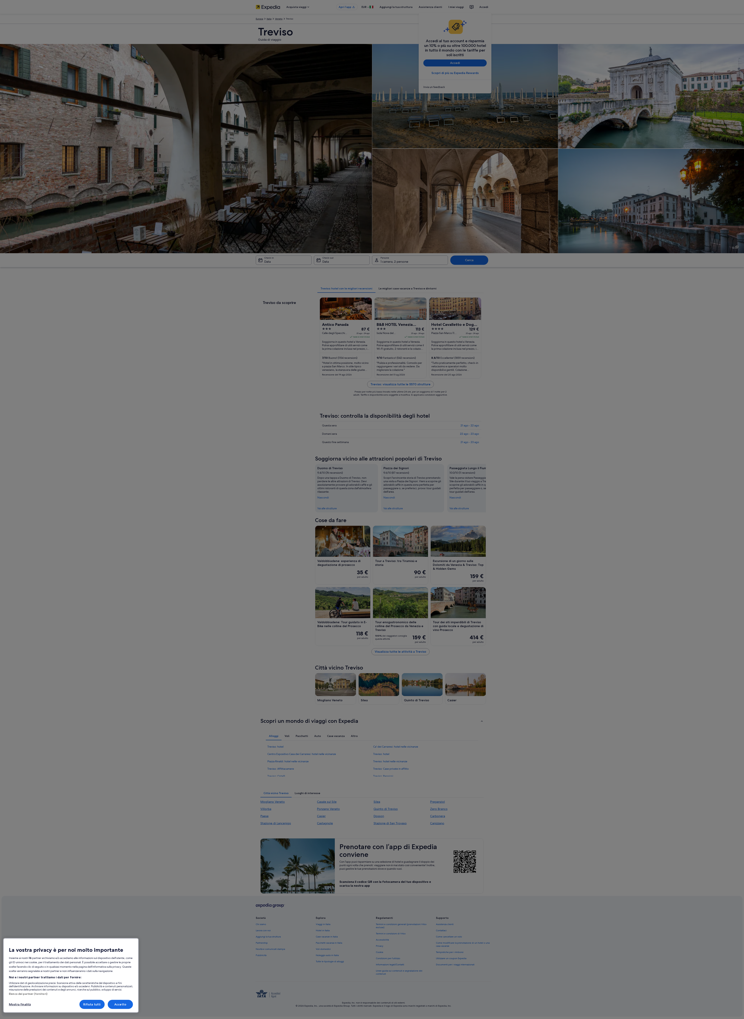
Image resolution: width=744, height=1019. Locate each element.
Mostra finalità (20, 1004)
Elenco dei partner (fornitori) (28, 993)
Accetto (120, 1004)
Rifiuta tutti (92, 1004)
